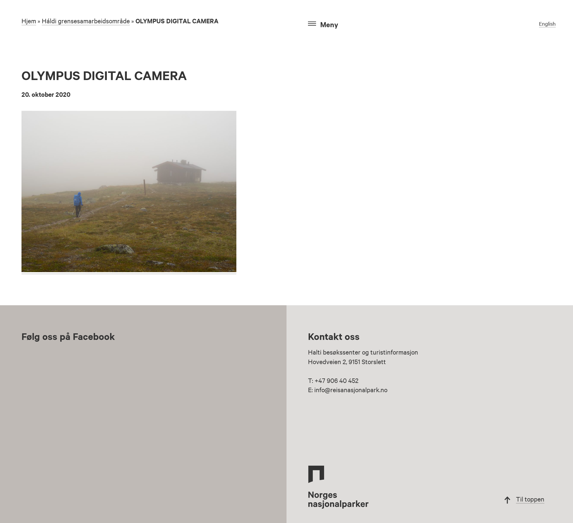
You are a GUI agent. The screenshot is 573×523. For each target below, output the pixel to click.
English (547, 23)
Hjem (28, 20)
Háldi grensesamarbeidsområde (86, 20)
